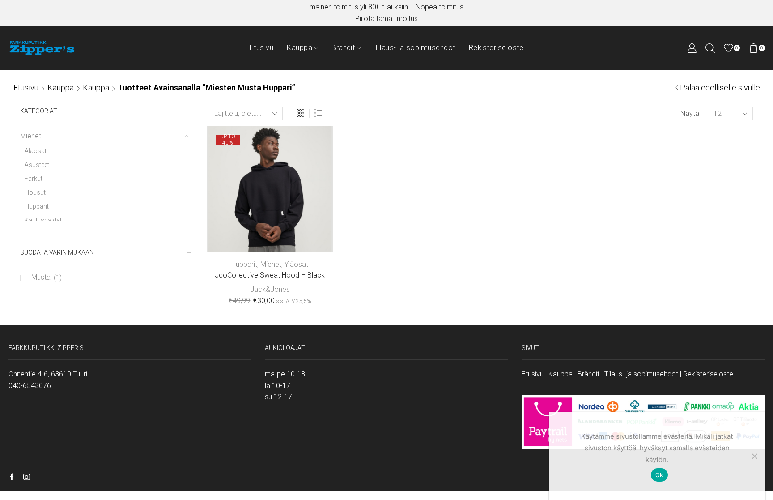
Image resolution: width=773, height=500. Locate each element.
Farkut (33, 178)
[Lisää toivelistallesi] (306, 238)
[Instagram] (26, 477)
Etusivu (261, 47)
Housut (35, 192)
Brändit (343, 47)
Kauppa (299, 47)
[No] (754, 456)
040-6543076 (29, 385)
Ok (659, 475)
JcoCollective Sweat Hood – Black (270, 275)
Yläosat (296, 264)
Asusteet (37, 164)
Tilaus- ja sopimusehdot (414, 47)
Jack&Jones (270, 289)
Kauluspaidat (43, 220)
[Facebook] (11, 477)
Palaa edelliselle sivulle (720, 87)
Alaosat (36, 150)
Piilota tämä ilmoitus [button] (386, 18)
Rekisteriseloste (496, 47)
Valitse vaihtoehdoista (270, 238)
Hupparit (244, 264)
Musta (41, 277)
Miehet (270, 264)
